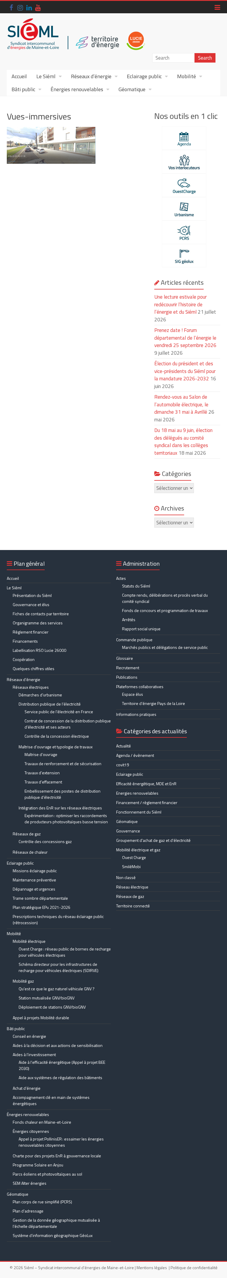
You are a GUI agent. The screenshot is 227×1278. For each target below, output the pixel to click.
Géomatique (132, 89)
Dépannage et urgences (34, 889)
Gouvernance (128, 831)
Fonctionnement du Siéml (138, 812)
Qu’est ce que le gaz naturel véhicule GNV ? (57, 989)
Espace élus (132, 694)
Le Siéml (46, 76)
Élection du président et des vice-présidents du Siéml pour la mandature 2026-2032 (184, 371)
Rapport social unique (141, 629)
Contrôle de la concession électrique (57, 736)
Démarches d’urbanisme (40, 695)
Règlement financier (30, 632)
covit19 (122, 765)
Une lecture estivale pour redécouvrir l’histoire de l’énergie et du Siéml (180, 304)
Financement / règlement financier (146, 802)
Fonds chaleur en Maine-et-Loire (42, 1122)
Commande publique (134, 639)
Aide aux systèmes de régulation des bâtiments (60, 1077)
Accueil (19, 76)
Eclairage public (144, 76)
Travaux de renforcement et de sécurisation (63, 763)
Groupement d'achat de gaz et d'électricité (153, 840)
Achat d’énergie (26, 1088)
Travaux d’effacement (43, 782)
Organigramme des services (38, 623)
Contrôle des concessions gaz (45, 841)
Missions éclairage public (35, 871)
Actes (121, 578)
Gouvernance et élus (31, 604)
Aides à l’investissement (34, 1054)
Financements (25, 641)
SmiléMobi (131, 866)
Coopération (24, 659)
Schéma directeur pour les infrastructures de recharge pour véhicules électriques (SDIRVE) (58, 967)
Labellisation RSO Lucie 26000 (39, 650)
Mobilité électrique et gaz (138, 850)
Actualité (123, 746)
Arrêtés (128, 619)
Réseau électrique (132, 887)
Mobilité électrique (29, 941)
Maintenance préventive (34, 880)
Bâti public (23, 89)
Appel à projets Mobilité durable (41, 1017)
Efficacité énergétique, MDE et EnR (146, 783)
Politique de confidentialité (194, 1267)
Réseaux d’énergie (91, 76)
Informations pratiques (136, 714)
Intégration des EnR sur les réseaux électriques (60, 808)
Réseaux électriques (31, 687)
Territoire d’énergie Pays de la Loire (153, 703)
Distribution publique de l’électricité (50, 704)
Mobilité (186, 76)
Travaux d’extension (42, 773)
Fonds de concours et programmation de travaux (165, 610)
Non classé (126, 877)
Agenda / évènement (135, 755)
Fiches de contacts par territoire (41, 614)
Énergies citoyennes (31, 1131)
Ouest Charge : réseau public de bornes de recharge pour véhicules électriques (65, 952)
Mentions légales (152, 1267)
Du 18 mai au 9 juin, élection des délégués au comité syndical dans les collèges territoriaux (183, 441)
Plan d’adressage (28, 1211)
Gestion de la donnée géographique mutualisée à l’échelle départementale (56, 1223)
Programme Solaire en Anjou (38, 1165)
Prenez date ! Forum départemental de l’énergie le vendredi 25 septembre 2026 (185, 337)
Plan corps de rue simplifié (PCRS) (42, 1202)
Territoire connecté (133, 906)
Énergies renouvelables (77, 89)
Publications (126, 677)
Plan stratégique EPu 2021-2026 (41, 907)
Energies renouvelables (137, 793)
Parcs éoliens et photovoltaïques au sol (47, 1174)
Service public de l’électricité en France (59, 711)
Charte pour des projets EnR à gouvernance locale (57, 1156)
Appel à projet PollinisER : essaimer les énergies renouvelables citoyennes (61, 1142)
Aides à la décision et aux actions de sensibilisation (58, 1045)
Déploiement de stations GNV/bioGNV (52, 1007)
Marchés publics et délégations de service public (165, 647)
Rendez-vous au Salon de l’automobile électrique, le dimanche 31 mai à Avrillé (181, 404)
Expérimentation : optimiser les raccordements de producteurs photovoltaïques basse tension (66, 818)
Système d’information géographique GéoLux (53, 1235)
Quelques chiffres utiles (33, 668)
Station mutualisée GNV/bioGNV (46, 998)
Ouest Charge (134, 857)
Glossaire (124, 658)
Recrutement (127, 668)
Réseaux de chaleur (30, 852)
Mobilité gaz (23, 981)
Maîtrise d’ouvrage (41, 754)
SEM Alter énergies (29, 1183)
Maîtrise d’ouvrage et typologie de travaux (56, 747)
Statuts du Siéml (136, 586)
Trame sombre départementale (40, 898)
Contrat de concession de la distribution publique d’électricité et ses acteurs (68, 724)
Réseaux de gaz (27, 834)
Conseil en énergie (29, 1036)
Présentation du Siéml (32, 595)
